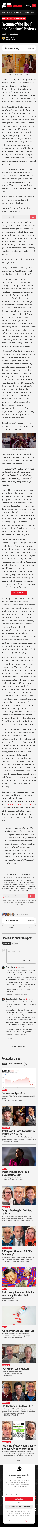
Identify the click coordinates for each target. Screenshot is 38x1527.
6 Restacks (25, 914)
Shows (27, 12)
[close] (32, 1466)
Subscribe (19, 1499)
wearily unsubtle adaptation (18, 804)
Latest (10, 1064)
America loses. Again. (8, 1298)
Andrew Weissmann (10, 1456)
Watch (9, 12)
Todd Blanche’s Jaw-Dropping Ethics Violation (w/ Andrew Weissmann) (19, 1447)
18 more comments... (19, 1046)
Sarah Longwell (9, 1221)
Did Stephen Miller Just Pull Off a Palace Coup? (17, 1252)
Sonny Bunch (10, 38)
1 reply (10, 1038)
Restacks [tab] (15, 943)
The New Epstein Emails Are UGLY (17, 1406)
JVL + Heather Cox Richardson (16, 1368)
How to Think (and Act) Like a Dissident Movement (15, 1173)
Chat (32, 12)
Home (3, 12)
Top (4, 1064)
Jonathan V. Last (9, 1100)
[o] (19, 1115)
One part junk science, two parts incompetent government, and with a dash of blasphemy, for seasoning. (16, 1336)
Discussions (18, 1064)
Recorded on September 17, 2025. (12, 1371)
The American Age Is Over (14, 1093)
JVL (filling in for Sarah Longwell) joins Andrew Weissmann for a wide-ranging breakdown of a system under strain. (19, 1453)
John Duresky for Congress (16, 999)
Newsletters (18, 12)
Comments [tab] (6, 943)
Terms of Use (29, 900)
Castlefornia (10, 967)
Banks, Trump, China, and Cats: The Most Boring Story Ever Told (18, 1293)
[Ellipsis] (35, 967)
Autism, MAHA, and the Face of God (18, 1330)
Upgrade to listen (12, 48)
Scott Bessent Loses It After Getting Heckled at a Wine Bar (18, 1132)
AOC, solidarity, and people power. (12, 1178)
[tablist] (11, 943)
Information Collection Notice (23, 902)
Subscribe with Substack (20, 1507)
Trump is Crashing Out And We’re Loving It (17, 1212)
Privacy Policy (25, 1515)
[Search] (26, 1064)
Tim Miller (7, 1141)
